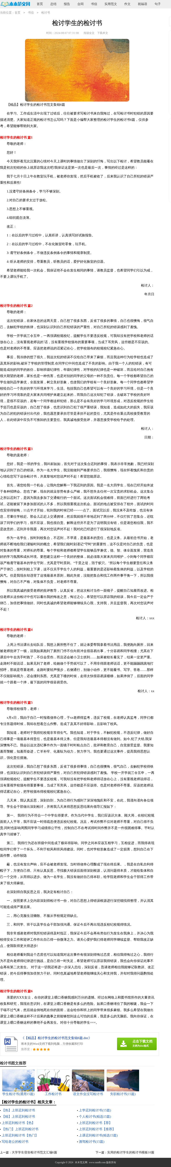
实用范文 (110, 4)
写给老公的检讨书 (15, 1141)
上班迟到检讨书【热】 (18, 1123)
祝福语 (142, 4)
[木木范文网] (15, 4)
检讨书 (45, 12)
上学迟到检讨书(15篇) (95, 1110)
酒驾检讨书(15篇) (91, 1141)
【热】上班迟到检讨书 (18, 1110)
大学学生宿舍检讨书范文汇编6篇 (34, 1152)
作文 (127, 4)
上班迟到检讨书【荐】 (95, 1123)
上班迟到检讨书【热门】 (20, 1135)
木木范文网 (81, 1162)
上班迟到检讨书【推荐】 (97, 1129)
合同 (80, 4)
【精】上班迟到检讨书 (18, 1116)
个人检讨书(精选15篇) (95, 1116)
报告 (67, 4)
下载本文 (102, 32)
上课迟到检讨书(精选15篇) (98, 1135)
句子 (158, 4)
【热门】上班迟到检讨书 (20, 1129)
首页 (40, 4)
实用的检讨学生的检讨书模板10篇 (130, 1152)
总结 (53, 4)
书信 (94, 4)
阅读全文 (89, 32)
